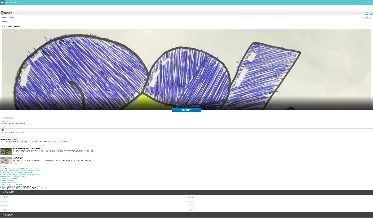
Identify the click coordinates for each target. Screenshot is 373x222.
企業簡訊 (23, 176)
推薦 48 (16, 26)
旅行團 (5, 174)
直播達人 (10, 176)
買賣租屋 (3, 172)
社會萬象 (4, 210)
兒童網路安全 (12, 182)
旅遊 (25, 172)
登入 (1, 166)
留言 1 (4, 26)
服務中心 (30, 172)
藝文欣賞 (4, 206)
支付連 (9, 172)
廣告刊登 (22, 170)
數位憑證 (16, 176)
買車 (1, 174)
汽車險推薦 (12, 174)
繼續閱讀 (185, 110)
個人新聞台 (15, 170)
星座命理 (30, 174)
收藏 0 (10, 26)
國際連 (14, 172)
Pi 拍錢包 (20, 172)
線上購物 (13, 168)
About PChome (5, 185)
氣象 (5, 170)
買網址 (2, 178)
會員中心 (36, 174)
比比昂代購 (36, 168)
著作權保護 (4, 187)
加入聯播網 (30, 170)
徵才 (20, 185)
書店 (23, 168)
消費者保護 (4, 182)
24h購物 (19, 168)
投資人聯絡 (15, 185)
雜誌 (24, 174)
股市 (9, 170)
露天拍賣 (29, 168)
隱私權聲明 (10, 180)
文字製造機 (8, 13)
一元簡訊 (3, 176)
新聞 (1, 170)
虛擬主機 (8, 178)
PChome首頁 (4, 168)
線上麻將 (20, 174)
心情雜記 (4, 201)
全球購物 (37, 170)
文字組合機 (368, 18)
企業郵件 (15, 178)
